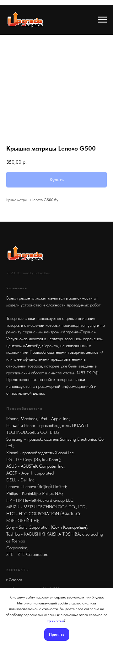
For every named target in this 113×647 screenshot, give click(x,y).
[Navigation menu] (102, 20)
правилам (55, 620)
